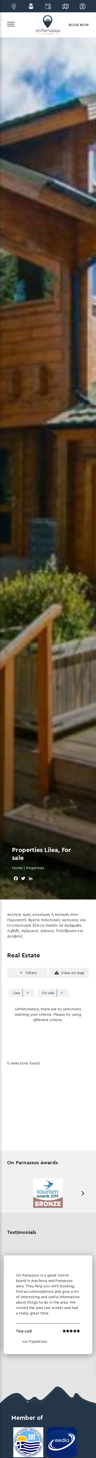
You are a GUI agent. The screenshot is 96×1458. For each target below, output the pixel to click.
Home (17, 868)
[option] (48, 1193)
